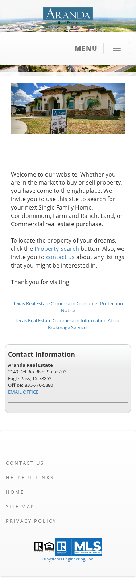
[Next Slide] (116, 108)
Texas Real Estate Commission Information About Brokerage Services (68, 324)
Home (15, 492)
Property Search (56, 249)
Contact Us (25, 463)
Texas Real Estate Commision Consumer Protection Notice (68, 307)
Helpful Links (30, 477)
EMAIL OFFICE (23, 392)
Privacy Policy (31, 521)
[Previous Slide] (19, 108)
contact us (60, 257)
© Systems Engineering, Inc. (68, 559)
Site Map (20, 506)
